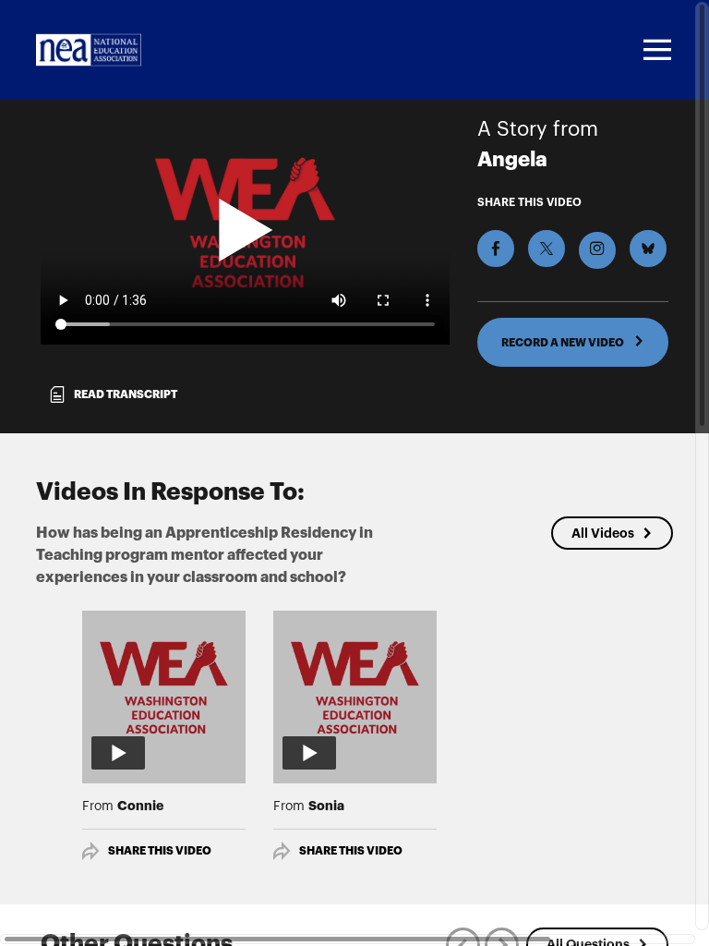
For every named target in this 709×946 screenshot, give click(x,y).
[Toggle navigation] (654, 50)
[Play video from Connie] (164, 692)
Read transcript (125, 394)
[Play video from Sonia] (355, 692)
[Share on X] (546, 248)
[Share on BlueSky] (648, 248)
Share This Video (159, 850)
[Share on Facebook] (495, 248)
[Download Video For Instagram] (597, 250)
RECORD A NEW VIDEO (563, 342)
